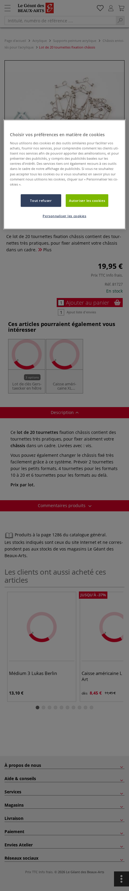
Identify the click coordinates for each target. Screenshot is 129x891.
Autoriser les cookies (87, 200)
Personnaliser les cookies (64, 215)
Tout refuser (41, 200)
